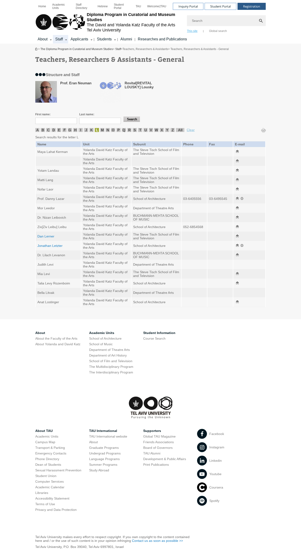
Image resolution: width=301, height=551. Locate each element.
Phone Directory (47, 459)
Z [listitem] (173, 130)
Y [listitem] (167, 130)
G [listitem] (69, 130)
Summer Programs (103, 464)
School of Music (101, 344)
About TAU (44, 431)
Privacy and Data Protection (56, 510)
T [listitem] (140, 130)
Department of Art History (108, 355)
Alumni (126, 39)
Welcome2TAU (156, 6)
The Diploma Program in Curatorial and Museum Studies (36, 49)
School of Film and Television (110, 361)
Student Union (45, 476)
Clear (191, 130)
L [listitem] (97, 130)
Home (42, 6)
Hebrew (103, 6)
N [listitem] (108, 130)
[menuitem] (42, 6)
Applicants (79, 39)
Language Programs (104, 459)
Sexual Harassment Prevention (58, 470)
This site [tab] (192, 31)
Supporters (152, 431)
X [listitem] (162, 130)
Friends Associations (158, 442)
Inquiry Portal (188, 6)
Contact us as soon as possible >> (157, 541)
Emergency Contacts (50, 453)
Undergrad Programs (105, 453)
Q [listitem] (124, 130)
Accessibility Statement (52, 498)
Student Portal (119, 6)
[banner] (150, 22)
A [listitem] (37, 130)
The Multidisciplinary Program (111, 367)
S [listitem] (135, 130)
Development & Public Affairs (164, 459)
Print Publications (156, 464)
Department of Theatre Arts (109, 350)
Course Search (154, 338)
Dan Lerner (45, 236)
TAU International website (108, 436)
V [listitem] (151, 130)
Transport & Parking (50, 448)
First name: (43, 114)
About (43, 39)
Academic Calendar (49, 487)
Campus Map (45, 442)
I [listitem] (80, 130)
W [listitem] (156, 130)
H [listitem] (75, 130)
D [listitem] (53, 130)
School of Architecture (105, 338)
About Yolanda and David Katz (57, 344)
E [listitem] (59, 130)
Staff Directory (81, 6)
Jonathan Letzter (50, 246)
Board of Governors (158, 448)
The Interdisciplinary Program (111, 372)
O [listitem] (113, 130)
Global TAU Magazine (159, 436)
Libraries (41, 493)
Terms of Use (45, 504)
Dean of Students (48, 464)
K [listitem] (91, 130)
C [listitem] (48, 130)
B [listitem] (43, 130)
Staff (59, 39)
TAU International (103, 431)
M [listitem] (102, 130)
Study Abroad (99, 470)
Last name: (86, 114)
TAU (138, 6)
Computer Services (49, 481)
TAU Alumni (151, 453)
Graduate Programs (104, 448)
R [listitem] (129, 130)
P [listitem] (118, 130)
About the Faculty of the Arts (56, 338)
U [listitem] (145, 130)
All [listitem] (180, 130)
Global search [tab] (218, 31)
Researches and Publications (162, 39)
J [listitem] (86, 130)
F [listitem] (64, 130)
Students (104, 39)
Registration (251, 6)
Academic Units (58, 6)
